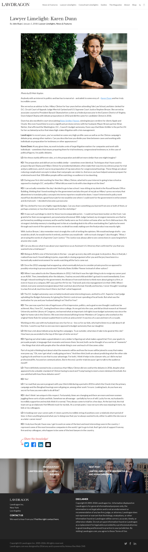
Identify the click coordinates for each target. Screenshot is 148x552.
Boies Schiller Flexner (69, 120)
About (127, 5)
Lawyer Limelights (68, 5)
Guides (104, 5)
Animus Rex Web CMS (75, 546)
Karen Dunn (106, 98)
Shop (134, 5)
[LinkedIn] (135, 544)
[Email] (48, 444)
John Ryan (17, 23)
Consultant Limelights (88, 5)
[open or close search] (140, 5)
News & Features (50, 5)
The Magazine (115, 5)
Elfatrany (44, 546)
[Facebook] (130, 544)
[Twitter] (125, 544)
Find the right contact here (46, 519)
